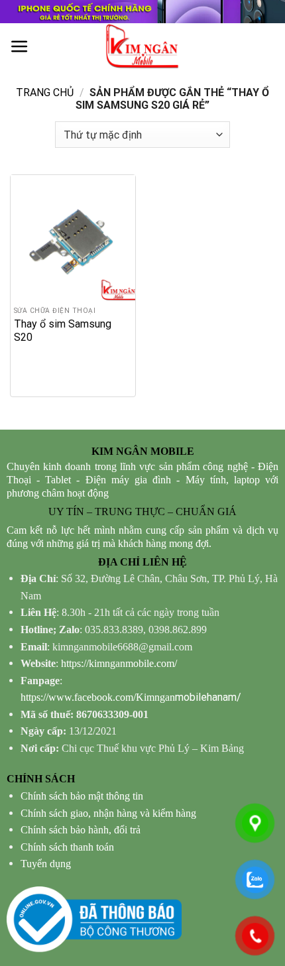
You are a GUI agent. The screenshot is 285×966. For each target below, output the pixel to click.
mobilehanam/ (131, 697)
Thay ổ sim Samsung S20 (62, 330)
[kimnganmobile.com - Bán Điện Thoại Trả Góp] (142, 46)
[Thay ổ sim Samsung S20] (73, 237)
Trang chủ (45, 92)
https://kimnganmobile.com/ (119, 663)
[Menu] (19, 47)
